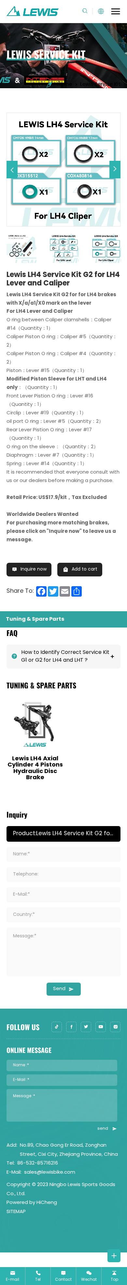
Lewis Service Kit (100, 84)
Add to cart (84, 569)
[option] (63, 169)
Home (64, 85)
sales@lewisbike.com (49, 1172)
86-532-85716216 (37, 1163)
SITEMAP (16, 1212)
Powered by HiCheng (32, 1203)
